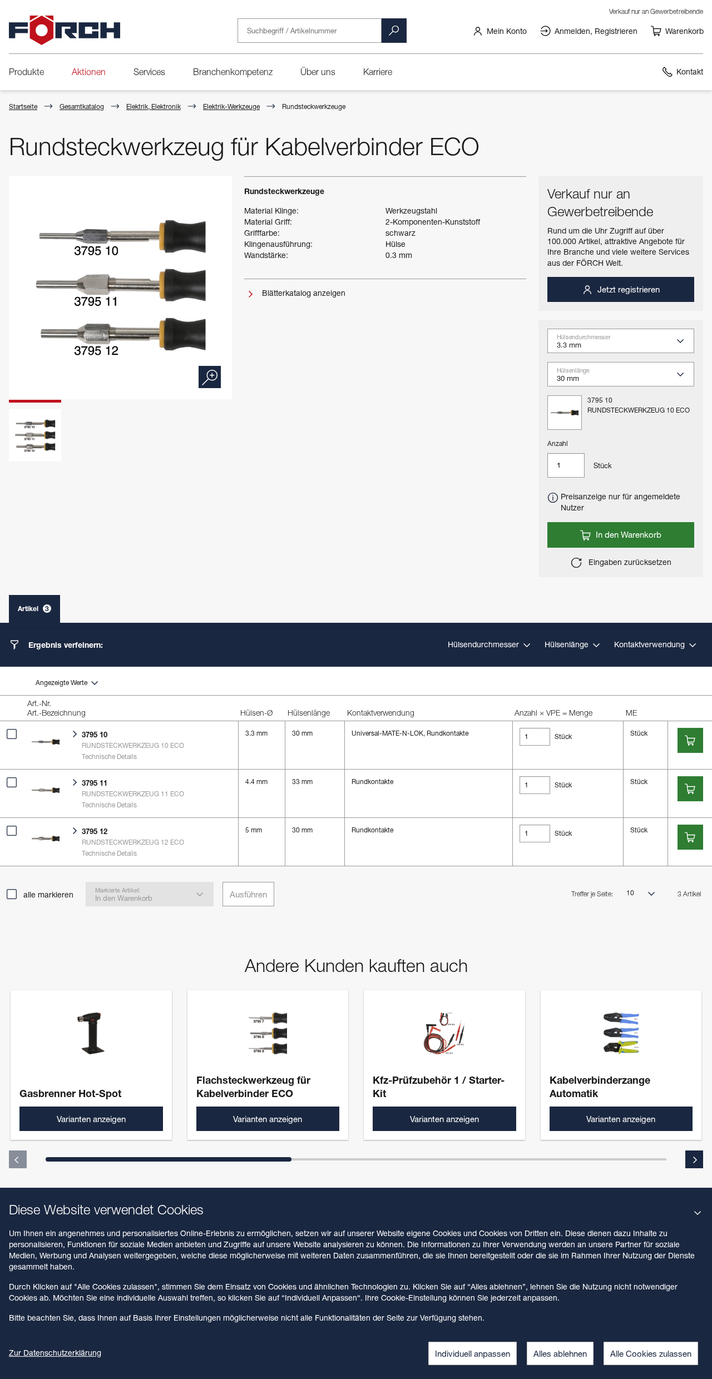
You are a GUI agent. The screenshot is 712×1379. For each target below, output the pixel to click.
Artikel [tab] (33, 608)
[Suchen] (394, 30)
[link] (499, 30)
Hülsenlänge (568, 644)
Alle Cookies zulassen (650, 1353)
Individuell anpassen (472, 1353)
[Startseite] (64, 31)
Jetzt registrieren (627, 289)
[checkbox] (12, 734)
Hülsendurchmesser (484, 644)
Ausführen (248, 894)
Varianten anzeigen (91, 1119)
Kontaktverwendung (650, 644)
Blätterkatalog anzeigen (302, 292)
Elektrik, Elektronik (153, 106)
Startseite (23, 106)
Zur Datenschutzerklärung (55, 1352)
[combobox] (625, 345)
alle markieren (48, 894)
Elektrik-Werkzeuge (231, 106)
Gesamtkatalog (82, 106)
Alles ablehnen (560, 1353)
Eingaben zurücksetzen (628, 562)
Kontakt (689, 71)
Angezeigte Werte (62, 682)
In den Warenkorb (627, 534)
